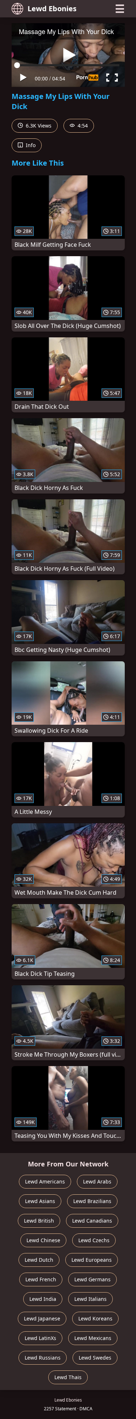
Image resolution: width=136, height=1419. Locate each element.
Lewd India (42, 1298)
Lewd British (39, 1220)
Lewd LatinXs (40, 1338)
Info (30, 145)
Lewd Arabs (97, 1181)
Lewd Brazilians (92, 1201)
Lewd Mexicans (92, 1338)
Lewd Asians (40, 1201)
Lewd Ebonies (52, 8)
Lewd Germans (92, 1279)
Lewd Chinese (43, 1240)
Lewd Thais (68, 1377)
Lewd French (40, 1279)
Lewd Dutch (39, 1259)
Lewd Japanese (42, 1318)
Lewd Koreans (95, 1318)
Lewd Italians (90, 1298)
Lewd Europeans (91, 1259)
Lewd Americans (45, 1181)
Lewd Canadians (92, 1220)
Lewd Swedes (95, 1357)
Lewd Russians (43, 1357)
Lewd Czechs (94, 1240)
